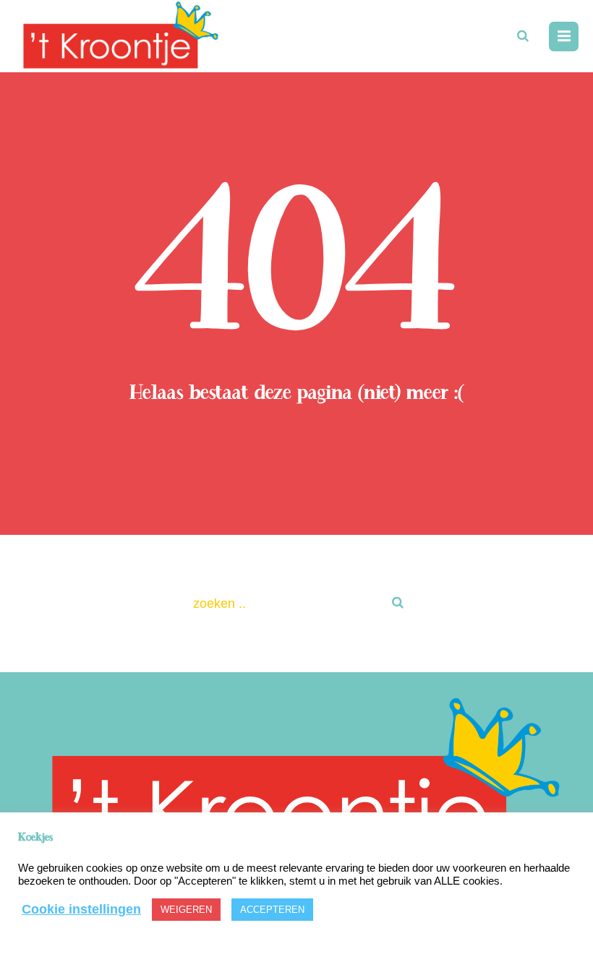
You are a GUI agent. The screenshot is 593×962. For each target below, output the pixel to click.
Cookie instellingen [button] (81, 909)
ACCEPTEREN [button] (272, 909)
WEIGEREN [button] (186, 909)
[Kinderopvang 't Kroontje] (296, 788)
